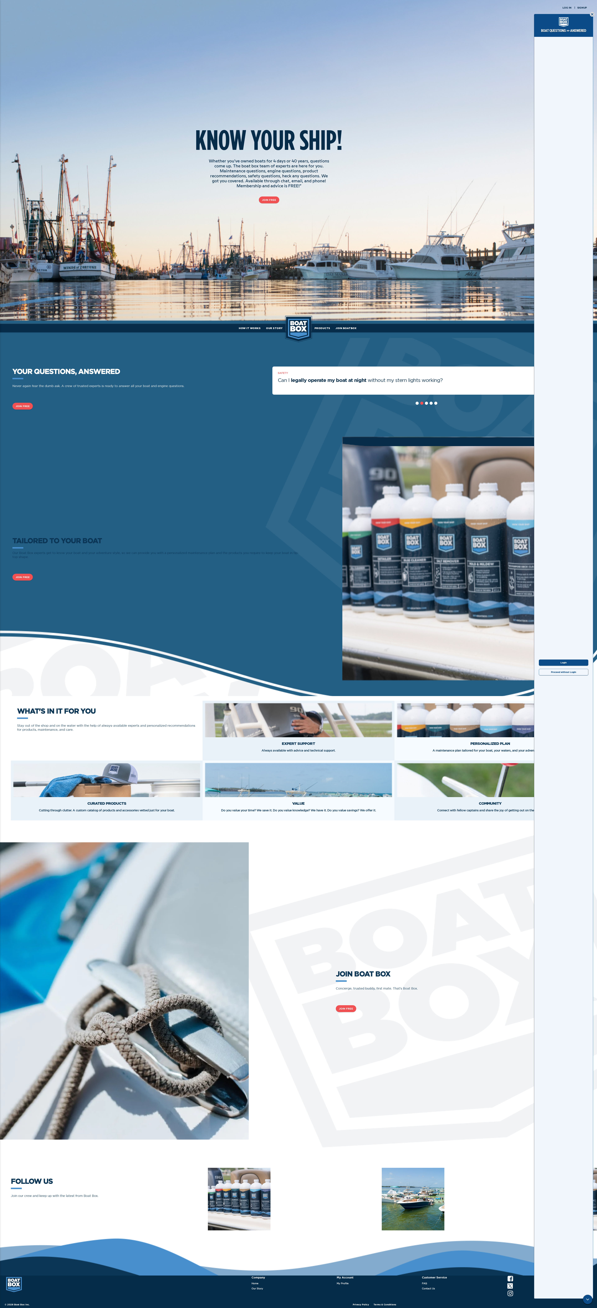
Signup (582, 7)
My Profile (343, 1283)
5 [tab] (435, 403)
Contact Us (428, 1288)
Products (322, 328)
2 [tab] (421, 403)
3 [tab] (426, 403)
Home (255, 1283)
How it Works (250, 328)
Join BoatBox (346, 328)
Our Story (274, 328)
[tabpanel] (426, 380)
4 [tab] (431, 403)
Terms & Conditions (385, 1304)
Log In (566, 7)
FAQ (424, 1283)
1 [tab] (417, 403)
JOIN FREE (269, 199)
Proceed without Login (563, 672)
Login (563, 662)
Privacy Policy (361, 1304)
